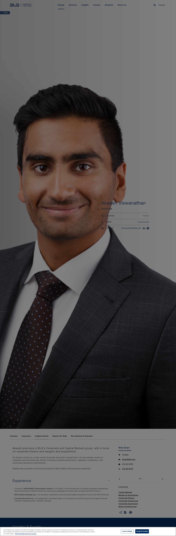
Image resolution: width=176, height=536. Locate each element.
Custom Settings (127, 531)
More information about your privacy (25, 534)
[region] (88, 531)
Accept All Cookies (142, 531)
